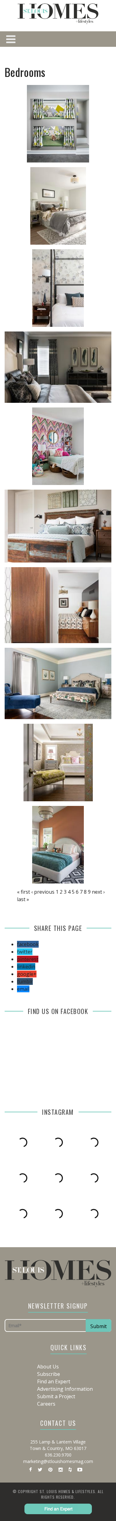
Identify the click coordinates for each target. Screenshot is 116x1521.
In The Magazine (55, 219)
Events (55, 258)
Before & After (66, 70)
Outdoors (55, 194)
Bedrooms (70, 132)
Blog (55, 270)
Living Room (70, 169)
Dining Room (70, 144)
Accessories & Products (65, 82)
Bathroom (70, 119)
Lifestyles (55, 207)
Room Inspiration (66, 107)
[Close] (9, 9)
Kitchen (70, 156)
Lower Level (70, 181)
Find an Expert (55, 245)
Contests (55, 232)
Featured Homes (66, 45)
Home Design (55, 32)
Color (65, 94)
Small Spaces (66, 57)
